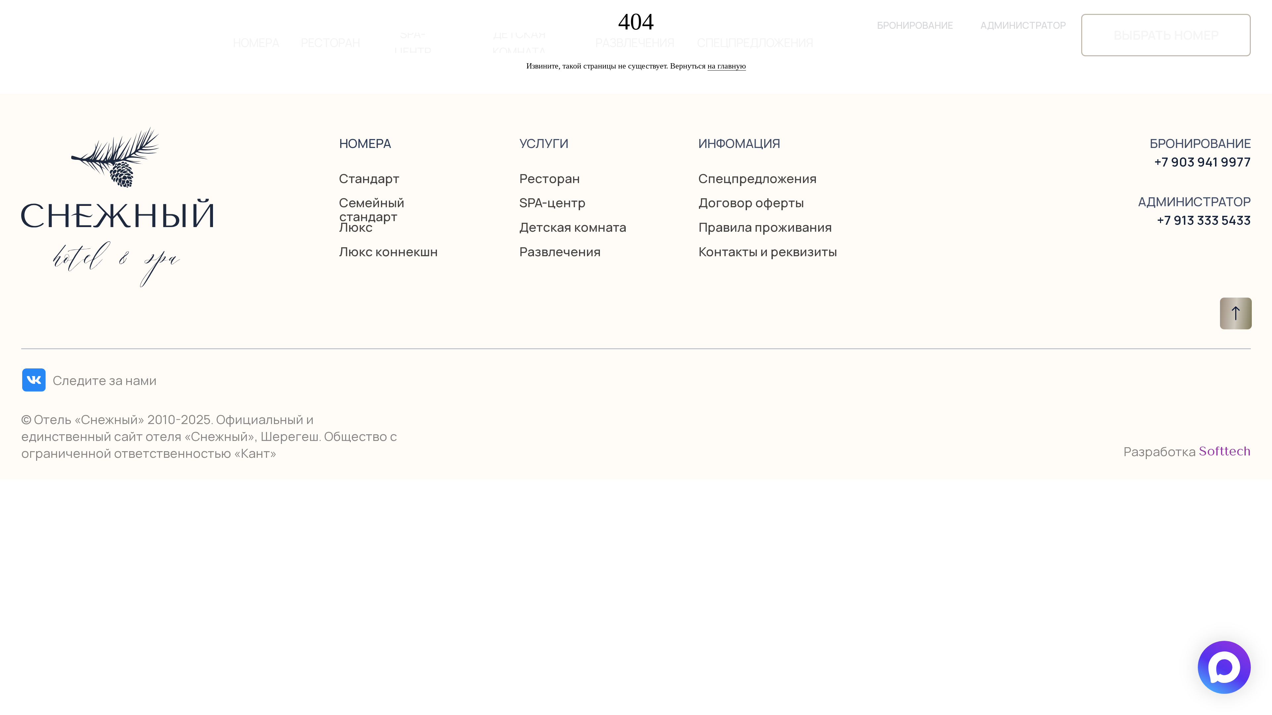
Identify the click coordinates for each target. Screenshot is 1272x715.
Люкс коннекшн (388, 251)
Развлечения (560, 251)
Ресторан (549, 178)
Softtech (1225, 451)
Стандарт (369, 178)
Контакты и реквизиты (768, 251)
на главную (727, 66)
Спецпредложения (758, 178)
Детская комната (572, 227)
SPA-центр (552, 202)
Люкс (356, 227)
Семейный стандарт (371, 209)
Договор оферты (751, 202)
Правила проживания (765, 227)
